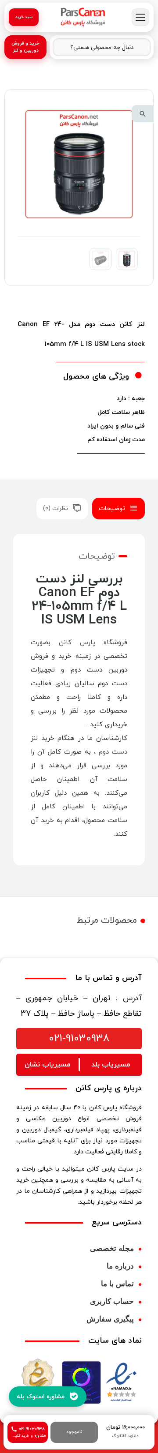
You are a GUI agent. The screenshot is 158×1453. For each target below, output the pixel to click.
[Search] (64, 47)
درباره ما (120, 1266)
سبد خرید (23, 17)
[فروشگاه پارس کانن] (83, 17)
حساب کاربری (112, 1301)
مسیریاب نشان (47, 1065)
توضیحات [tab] (112, 508)
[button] (143, 113)
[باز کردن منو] (140, 17)
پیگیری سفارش (110, 1319)
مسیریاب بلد (110, 1065)
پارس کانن (77, 642)
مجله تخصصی (112, 1248)
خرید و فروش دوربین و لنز (25, 47)
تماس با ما (117, 1284)
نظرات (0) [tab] (55, 508)
